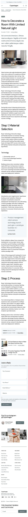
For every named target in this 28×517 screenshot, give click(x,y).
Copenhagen (14, 6)
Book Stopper (4, 477)
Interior (3, 16)
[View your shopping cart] (26, 5)
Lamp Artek (3, 469)
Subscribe (22, 511)
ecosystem (21, 288)
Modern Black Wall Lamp (6, 465)
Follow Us (19, 422)
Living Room (17, 462)
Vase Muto (3, 481)
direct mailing (16, 85)
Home (2, 9)
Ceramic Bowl (17, 457)
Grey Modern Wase (5, 479)
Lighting (3, 462)
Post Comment (6, 404)
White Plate (17, 455)
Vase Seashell (4, 483)
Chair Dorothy (4, 455)
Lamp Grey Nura (4, 467)
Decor (2, 474)
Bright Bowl (17, 453)
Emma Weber (14, 32)
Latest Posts (8, 9)
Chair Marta (3, 457)
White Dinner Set (18, 459)
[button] (2, 5)
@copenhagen (9, 422)
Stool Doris (3, 453)
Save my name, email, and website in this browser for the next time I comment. (13, 400)
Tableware (17, 450)
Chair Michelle (4, 459)
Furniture (3, 450)
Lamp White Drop (5, 471)
